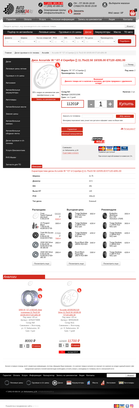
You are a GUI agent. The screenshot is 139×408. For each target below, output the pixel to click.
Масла (117, 32)
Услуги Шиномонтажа (15, 150)
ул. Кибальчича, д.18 (29, 392)
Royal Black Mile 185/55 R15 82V (81, 243)
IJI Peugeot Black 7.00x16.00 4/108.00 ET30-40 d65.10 (46, 226)
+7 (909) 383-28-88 (53, 3)
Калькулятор (48, 375)
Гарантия (11, 19)
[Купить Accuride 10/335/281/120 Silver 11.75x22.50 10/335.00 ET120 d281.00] (69, 298)
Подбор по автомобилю (20, 32)
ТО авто (128, 32)
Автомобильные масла (16, 107)
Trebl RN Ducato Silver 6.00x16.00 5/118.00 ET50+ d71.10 (46, 236)
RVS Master (11, 157)
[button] (83, 11)
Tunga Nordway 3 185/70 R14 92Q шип (116, 254)
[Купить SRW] (30, 284)
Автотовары (11, 100)
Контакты (128, 19)
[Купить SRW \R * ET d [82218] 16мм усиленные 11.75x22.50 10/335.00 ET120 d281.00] (30, 298)
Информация (35, 375)
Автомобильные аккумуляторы (13, 91)
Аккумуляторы (102, 32)
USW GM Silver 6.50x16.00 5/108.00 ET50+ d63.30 (46, 254)
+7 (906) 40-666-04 (53, 6)
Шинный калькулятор (72, 134)
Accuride (79, 73)
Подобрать (124, 41)
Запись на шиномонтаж (90, 19)
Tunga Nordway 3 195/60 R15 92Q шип (81, 234)
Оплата (27, 19)
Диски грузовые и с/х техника (15, 141)
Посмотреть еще (41, 263)
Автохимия (10, 83)
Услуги (42, 19)
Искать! (130, 26)
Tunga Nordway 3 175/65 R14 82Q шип (81, 215)
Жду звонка (125, 116)
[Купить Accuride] (69, 284)
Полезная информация (62, 19)
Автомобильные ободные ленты (13, 132)
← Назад (129, 64)
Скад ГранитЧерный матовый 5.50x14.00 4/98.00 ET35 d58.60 (46, 217)
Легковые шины (47, 32)
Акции (112, 19)
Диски (88, 32)
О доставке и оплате (71, 153)
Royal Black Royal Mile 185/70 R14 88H (81, 254)
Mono (36, 406)
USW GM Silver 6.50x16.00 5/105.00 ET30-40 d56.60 (46, 245)
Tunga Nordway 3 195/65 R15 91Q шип (81, 225)
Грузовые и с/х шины (70, 32)
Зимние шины (12, 114)
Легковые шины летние (16, 69)
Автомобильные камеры (13, 122)
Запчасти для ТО (13, 164)
